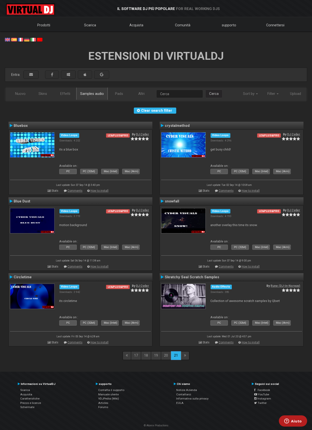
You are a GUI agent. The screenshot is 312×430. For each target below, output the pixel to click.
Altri (141, 93)
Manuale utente (108, 394)
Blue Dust (22, 201)
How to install (99, 190)
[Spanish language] (14, 39)
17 (136, 355)
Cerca (214, 93)
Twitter (262, 403)
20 (166, 355)
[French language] (20, 39)
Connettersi (275, 25)
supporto (229, 25)
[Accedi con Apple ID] (85, 74)
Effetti (65, 93)
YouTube (263, 394)
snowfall (172, 201)
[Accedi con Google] (101, 74)
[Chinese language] (39, 39)
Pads (119, 93)
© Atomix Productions (156, 425)
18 (146, 355)
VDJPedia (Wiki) (108, 398)
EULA (180, 403)
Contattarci (183, 394)
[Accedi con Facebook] (52, 74)
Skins (43, 93)
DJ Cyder (142, 134)
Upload (295, 93)
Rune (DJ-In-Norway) (285, 286)
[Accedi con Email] (31, 74)
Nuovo (20, 93)
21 (176, 355)
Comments (75, 190)
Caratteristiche (29, 398)
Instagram (264, 398)
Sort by (249, 93)
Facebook (262, 390)
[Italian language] (33, 39)
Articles (103, 403)
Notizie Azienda (186, 390)
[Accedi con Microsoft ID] (68, 74)
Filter (271, 93)
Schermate (27, 407)
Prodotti (43, 25)
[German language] (26, 39)
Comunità (182, 25)
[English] (7, 39)
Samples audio (92, 93)
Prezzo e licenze (30, 403)
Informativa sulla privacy (192, 398)
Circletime (23, 277)
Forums (103, 407)
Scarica (90, 25)
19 (156, 355)
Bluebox (21, 125)
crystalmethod (177, 125)
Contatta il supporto (111, 390)
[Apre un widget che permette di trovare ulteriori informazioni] (293, 421)
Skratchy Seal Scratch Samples (192, 277)
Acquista (136, 25)
